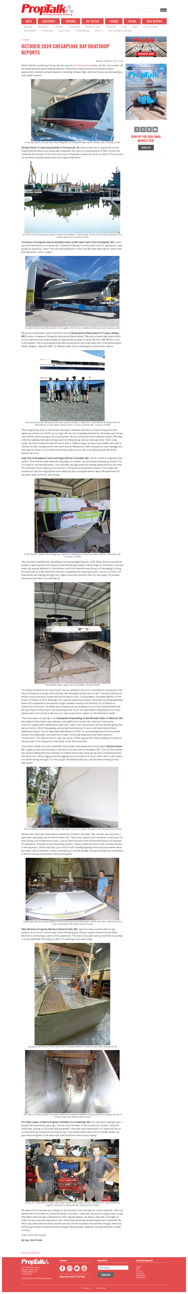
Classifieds (74, 26)
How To (99, 30)
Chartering (46, 30)
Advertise (140, 1273)
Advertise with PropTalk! (72, 1276)
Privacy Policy (100, 1288)
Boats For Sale (92, 26)
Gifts (135, 26)
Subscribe (111, 26)
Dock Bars (43, 26)
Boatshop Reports (30, 1252)
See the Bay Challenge (119, 30)
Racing (132, 21)
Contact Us (86, 1288)
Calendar (58, 26)
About (138, 1266)
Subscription (141, 1277)
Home (26, 39)
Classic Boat (64, 30)
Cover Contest (150, 26)
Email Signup (82, 30)
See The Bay (92, 21)
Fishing (114, 21)
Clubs (124, 26)
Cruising (71, 21)
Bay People (30, 30)
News (29, 21)
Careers (139, 1271)
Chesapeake (82, 65)
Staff (138, 1269)
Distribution (140, 1275)
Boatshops (48, 21)
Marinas (28, 26)
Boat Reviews (154, 21)
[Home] (47, 10)
